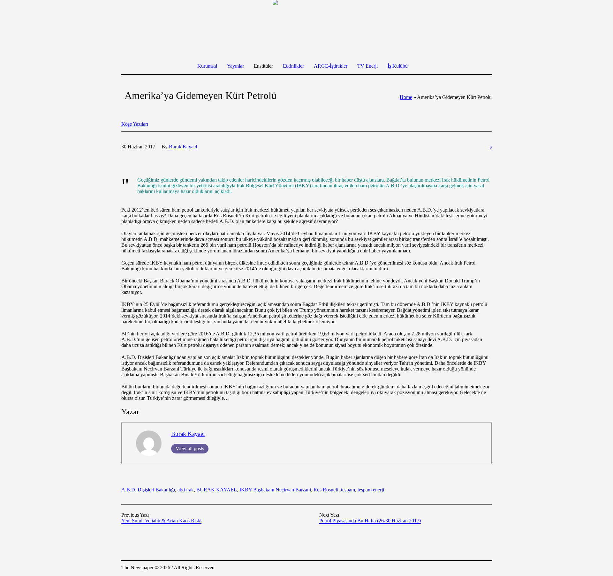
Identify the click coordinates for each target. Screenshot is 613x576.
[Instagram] (467, 568)
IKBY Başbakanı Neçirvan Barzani (275, 489)
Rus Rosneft (326, 489)
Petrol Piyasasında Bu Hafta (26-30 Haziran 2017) (370, 520)
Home (406, 97)
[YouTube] (486, 568)
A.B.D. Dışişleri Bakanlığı (148, 489)
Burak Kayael (188, 433)
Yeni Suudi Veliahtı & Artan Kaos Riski (161, 520)
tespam (348, 489)
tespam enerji (371, 489)
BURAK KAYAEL (216, 489)
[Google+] (458, 568)
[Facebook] (448, 568)
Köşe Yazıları (134, 124)
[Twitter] (477, 568)
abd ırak (186, 489)
